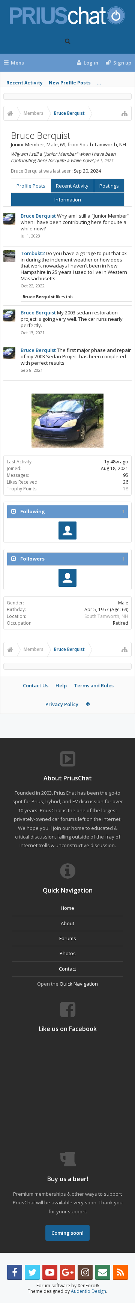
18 (125, 488)
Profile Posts (30, 185)
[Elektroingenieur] (67, 531)
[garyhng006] (67, 578)
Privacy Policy (61, 704)
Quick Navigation (79, 983)
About (67, 923)
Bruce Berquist (38, 215)
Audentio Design (88, 1291)
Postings (109, 185)
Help (61, 685)
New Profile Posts (70, 83)
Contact (67, 968)
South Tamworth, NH (106, 616)
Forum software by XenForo (67, 1285)
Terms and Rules (94, 685)
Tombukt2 (33, 253)
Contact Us (35, 685)
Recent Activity (24, 83)
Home (67, 908)
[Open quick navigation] (124, 113)
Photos (68, 953)
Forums (67, 938)
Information (67, 199)
